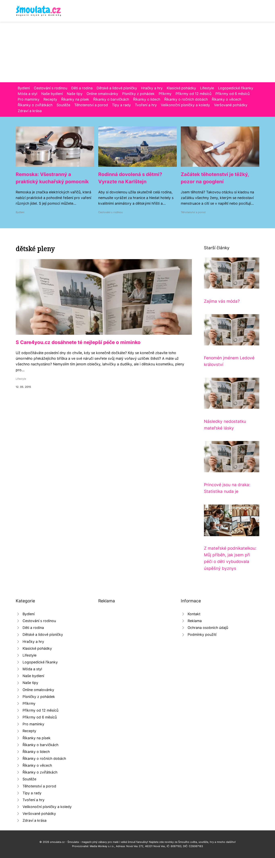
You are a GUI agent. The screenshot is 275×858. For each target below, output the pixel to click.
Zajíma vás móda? (222, 301)
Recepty (50, 99)
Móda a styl (27, 94)
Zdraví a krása (30, 111)
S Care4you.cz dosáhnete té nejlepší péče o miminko (78, 342)
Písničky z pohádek (138, 94)
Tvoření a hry (146, 105)
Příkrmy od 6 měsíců (232, 94)
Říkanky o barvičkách (111, 99)
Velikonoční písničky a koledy (185, 105)
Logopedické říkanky (235, 88)
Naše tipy (75, 94)
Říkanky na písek (75, 99)
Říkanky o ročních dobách (186, 99)
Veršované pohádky (230, 105)
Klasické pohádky (181, 88)
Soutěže (63, 105)
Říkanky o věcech (226, 99)
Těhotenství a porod (91, 105)
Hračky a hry (152, 88)
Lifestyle (207, 88)
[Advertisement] (137, 52)
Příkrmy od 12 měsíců (193, 94)
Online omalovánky (102, 94)
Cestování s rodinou (50, 88)
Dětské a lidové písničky (117, 88)
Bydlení (24, 88)
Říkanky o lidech (146, 99)
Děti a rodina (82, 88)
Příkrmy (165, 94)
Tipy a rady (121, 105)
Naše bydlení (52, 94)
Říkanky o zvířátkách (35, 105)
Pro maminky (28, 99)
